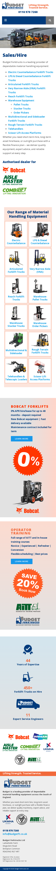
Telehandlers (15, 128)
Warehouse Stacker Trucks (16, 324)
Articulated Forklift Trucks (23, 84)
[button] (50, 20)
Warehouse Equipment (21, 100)
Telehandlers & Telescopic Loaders (16, 378)
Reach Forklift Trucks (20, 96)
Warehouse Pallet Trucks (39, 298)
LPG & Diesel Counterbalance (40, 242)
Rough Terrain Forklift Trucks (25, 124)
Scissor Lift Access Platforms (24, 132)
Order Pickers (21, 112)
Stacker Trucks (22, 108)
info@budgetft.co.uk (15, 834)
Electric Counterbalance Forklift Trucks (30, 72)
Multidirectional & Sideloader (16, 352)
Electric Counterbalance (16, 242)
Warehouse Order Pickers (40, 325)
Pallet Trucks (21, 104)
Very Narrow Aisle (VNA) (40, 270)
